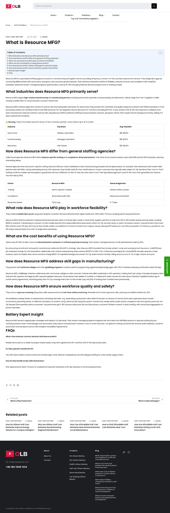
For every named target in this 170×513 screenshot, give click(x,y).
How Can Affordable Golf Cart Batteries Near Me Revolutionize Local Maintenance (85, 427)
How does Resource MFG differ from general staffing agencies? (34, 58)
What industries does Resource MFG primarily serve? (28, 56)
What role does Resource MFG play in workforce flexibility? (31, 61)
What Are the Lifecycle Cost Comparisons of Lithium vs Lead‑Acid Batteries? (105, 490)
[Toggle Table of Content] (159, 53)
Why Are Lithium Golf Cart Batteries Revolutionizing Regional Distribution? (50, 427)
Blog (97, 451)
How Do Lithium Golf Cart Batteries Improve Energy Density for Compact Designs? (20, 427)
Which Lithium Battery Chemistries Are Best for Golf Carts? (106, 482)
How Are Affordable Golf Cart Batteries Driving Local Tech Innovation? (148, 427)
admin (45, 37)
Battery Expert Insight (17, 71)
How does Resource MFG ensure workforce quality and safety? (33, 68)
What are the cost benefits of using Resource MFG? (29, 63)
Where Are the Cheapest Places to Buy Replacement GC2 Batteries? (105, 498)
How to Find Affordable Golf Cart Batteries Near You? (115, 426)
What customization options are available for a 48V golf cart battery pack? (105, 457)
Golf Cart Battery (20, 25)
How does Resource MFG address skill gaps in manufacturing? (33, 66)
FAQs (11, 73)
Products (73, 451)
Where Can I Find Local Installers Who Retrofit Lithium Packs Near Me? (106, 465)
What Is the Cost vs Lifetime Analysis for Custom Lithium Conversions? (105, 473)
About (46, 451)
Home (8, 25)
